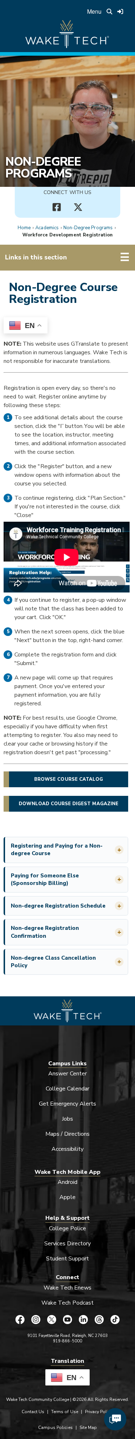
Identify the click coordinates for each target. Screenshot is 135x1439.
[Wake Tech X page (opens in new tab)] (52, 1319)
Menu (94, 11)
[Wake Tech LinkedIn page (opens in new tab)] (83, 1319)
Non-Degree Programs (43, 167)
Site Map (88, 1427)
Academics (46, 228)
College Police (67, 1228)
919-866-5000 (67, 1341)
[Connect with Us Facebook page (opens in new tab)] (57, 207)
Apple (67, 1197)
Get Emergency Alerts (67, 1104)
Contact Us (33, 1412)
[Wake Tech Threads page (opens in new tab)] (99, 1319)
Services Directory (67, 1243)
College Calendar (68, 1089)
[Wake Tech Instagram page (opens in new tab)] (36, 1319)
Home (24, 228)
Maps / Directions (67, 1134)
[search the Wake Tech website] (109, 11)
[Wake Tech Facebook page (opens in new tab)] (20, 1319)
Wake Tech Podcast (67, 1303)
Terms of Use (64, 1412)
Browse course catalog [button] (68, 779)
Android (67, 1182)
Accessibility (67, 1149)
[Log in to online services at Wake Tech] (120, 11)
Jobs (67, 1119)
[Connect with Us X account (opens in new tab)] (78, 207)
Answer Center (67, 1074)
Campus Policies (55, 1427)
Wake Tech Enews (68, 1288)
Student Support (67, 1259)
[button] (66, 850)
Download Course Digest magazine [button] (68, 804)
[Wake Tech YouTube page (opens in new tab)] (68, 1319)
